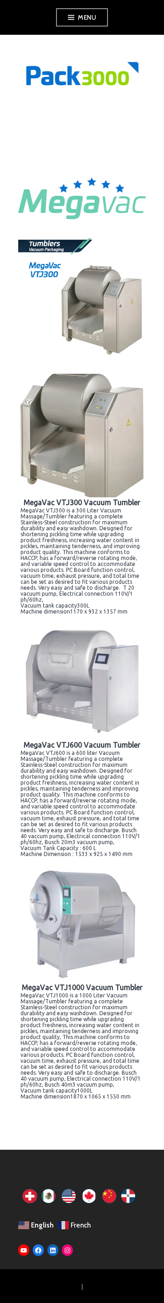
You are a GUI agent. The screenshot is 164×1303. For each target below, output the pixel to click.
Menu (87, 17)
